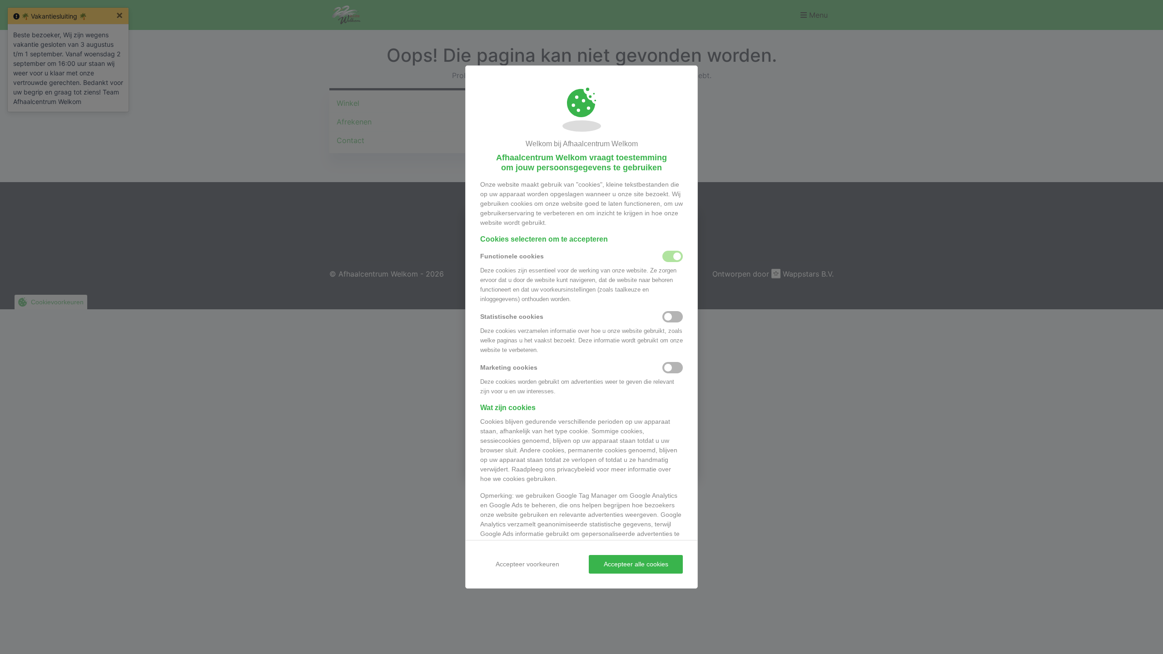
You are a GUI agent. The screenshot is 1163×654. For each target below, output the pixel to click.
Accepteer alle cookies (636, 564)
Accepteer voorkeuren (527, 564)
